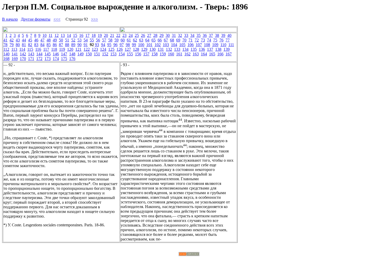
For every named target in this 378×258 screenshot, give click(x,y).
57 (104, 40)
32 (180, 35)
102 (158, 44)
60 (123, 40)
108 (207, 44)
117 (46, 49)
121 (78, 49)
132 (169, 49)
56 (98, 40)
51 (67, 40)
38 (217, 35)
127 (128, 49)
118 (54, 49)
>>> (94, 19)
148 (72, 54)
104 (174, 44)
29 (161, 35)
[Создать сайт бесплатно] (189, 254)
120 (70, 49)
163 (196, 54)
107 (199, 44)
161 (179, 54)
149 (80, 54)
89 (73, 44)
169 (15, 58)
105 (182, 44)
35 (198, 35)
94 (103, 44)
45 (30, 40)
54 (86, 40)
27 (149, 35)
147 (64, 54)
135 (194, 49)
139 (226, 49)
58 (110, 40)
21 (112, 35)
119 (62, 49)
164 (204, 54)
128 (136, 49)
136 (202, 49)
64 (147, 40)
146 (56, 54)
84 (42, 44)
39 (223, 35)
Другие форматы (35, 19)
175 (64, 58)
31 (174, 35)
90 (79, 44)
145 (47, 54)
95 (109, 44)
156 (138, 54)
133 (177, 49)
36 (205, 35)
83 (36, 44)
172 (39, 58)
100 (141, 44)
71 (190, 40)
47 (42, 40)
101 (149, 44)
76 (221, 40)
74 (209, 40)
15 (75, 35)
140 (6, 54)
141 (15, 54)
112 (6, 49)
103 (166, 44)
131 (161, 49)
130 (152, 49)
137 (210, 49)
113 (14, 49)
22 (118, 35)
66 (160, 40)
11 (50, 35)
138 (218, 49)
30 (168, 35)
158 (154, 54)
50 (61, 40)
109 (215, 44)
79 (12, 44)
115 (30, 49)
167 (229, 54)
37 (211, 35)
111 (231, 44)
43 (18, 40)
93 (97, 44)
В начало (10, 19)
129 (144, 49)
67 (166, 40)
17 (87, 35)
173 (47, 58)
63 (141, 40)
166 (220, 54)
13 (63, 35)
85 (49, 44)
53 (79, 40)
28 (155, 35)
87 (61, 44)
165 (212, 54)
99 (134, 44)
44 (24, 40)
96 (115, 44)
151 (97, 54)
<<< (56, 19)
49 (55, 40)
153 (113, 54)
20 (106, 35)
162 (187, 54)
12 (57, 35)
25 (137, 35)
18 (94, 35)
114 (22, 49)
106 (190, 44)
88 (67, 44)
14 (69, 35)
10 (44, 35)
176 (72, 58)
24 (131, 35)
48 (49, 40)
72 (197, 40)
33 (186, 35)
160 (171, 54)
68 (172, 40)
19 (100, 35)
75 (215, 40)
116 (38, 49)
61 (129, 40)
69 (178, 40)
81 (24, 44)
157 (146, 54)
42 (12, 40)
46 (36, 40)
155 (130, 54)
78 (5, 44)
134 (185, 49)
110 (223, 44)
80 (18, 44)
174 (56, 58)
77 (228, 40)
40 (229, 35)
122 (87, 49)
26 (143, 35)
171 (31, 58)
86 (55, 44)
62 (135, 40)
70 (184, 40)
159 (163, 54)
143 (31, 54)
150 (89, 54)
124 (103, 49)
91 (86, 44)
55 (92, 40)
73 (203, 40)
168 (6, 58)
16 (81, 35)
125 (111, 49)
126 (119, 49)
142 (23, 54)
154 (122, 54)
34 (192, 35)
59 (116, 40)
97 (122, 44)
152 (105, 54)
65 (153, 40)
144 (39, 54)
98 (128, 44)
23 (124, 35)
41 (5, 40)
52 (73, 40)
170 (23, 58)
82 (30, 44)
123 (95, 49)
